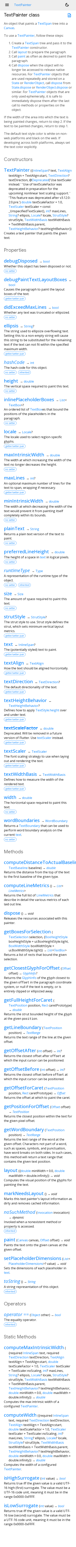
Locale (36, 215)
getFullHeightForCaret (28, 1000)
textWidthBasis (20, 774)
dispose (23, 65)
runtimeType (17, 570)
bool (46, 261)
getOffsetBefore (21, 1069)
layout (22, 52)
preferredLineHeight (26, 551)
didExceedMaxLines (25, 307)
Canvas (9, 28)
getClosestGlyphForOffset (32, 968)
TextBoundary (29, 826)
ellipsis (11, 325)
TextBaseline (18, 868)
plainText (14, 528)
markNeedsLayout (24, 1193)
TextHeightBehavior (23, 229)
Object (35, 1315)
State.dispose (21, 87)
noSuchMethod (19, 1212)
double (26, 202)
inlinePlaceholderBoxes (29, 399)
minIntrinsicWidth (23, 501)
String (13, 215)
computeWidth (20, 1415)
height (11, 381)
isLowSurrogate (21, 1505)
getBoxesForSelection (27, 931)
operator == (16, 1314)
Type (39, 571)
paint (21, 56)
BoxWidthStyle (19, 946)
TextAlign (65, 170)
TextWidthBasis (35, 220)
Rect (45, 1005)
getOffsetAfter (20, 1050)
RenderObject (34, 83)
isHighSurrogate (21, 1478)
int (48, 211)
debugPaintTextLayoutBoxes (35, 279)
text (43, 557)
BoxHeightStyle (56, 937)
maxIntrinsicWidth (24, 454)
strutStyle (14, 616)
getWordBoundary (24, 1129)
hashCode (14, 362)
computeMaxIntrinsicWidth (34, 1347)
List (62, 400)
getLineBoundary (22, 1027)
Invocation (45, 1212)
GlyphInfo (29, 973)
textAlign (14, 663)
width (10, 797)
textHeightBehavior (25, 700)
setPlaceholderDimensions (32, 1258)
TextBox (15, 405)
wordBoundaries (22, 820)
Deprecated (40, 180)
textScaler (44, 738)
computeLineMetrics (26, 885)
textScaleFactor (21, 728)
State (15, 83)
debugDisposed (20, 261)
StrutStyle (60, 215)
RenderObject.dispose (52, 87)
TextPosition (18, 1005)
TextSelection (18, 937)
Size (20, 594)
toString (12, 1281)
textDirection (18, 681)
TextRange (33, 1033)
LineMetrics (16, 891)
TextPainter (26, 35)
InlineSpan (40, 170)
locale (10, 431)
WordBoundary (56, 821)
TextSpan (45, 23)
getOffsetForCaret (23, 1087)
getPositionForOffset (26, 1106)
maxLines (14, 477)
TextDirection (58, 175)
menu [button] (7, 5)
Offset (66, 968)
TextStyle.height (47, 710)
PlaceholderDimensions (26, 1264)
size (8, 593)
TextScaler (16, 206)
